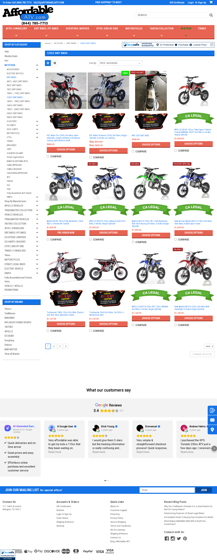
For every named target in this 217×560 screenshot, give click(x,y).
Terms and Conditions (120, 526)
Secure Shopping (118, 522)
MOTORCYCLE (13, 133)
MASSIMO (10, 317)
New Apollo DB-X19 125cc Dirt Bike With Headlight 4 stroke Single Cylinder (191, 307)
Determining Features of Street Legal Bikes (184, 513)
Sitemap (60, 526)
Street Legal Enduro (15, 157)
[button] (7, 555)
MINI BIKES (11, 145)
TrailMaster (10, 313)
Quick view (66, 107)
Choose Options (66, 149)
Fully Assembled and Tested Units (18, 279)
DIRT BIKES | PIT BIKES (46, 28)
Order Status (62, 518)
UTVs (9, 137)
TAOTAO (9, 326)
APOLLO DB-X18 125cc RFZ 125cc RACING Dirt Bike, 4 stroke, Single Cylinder (150, 307)
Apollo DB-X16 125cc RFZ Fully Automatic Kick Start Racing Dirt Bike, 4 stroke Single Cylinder (150, 223)
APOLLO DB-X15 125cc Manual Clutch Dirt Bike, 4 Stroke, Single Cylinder (107, 222)
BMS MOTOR (11, 349)
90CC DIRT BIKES (14, 85)
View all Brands (12, 353)
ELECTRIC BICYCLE (15, 73)
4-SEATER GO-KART (15, 153)
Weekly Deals (11, 56)
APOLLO (9, 331)
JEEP (9, 149)
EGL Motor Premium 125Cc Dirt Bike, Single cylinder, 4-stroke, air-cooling (108, 136)
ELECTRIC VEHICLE (14, 268)
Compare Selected (202, 354)
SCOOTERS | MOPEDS (77, 28)
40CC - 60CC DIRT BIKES (17, 81)
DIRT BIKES (11, 77)
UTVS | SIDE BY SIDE (107, 28)
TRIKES (202, 28)
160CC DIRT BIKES (15, 105)
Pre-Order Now (65, 232)
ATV (8, 177)
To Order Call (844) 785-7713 (17, 2)
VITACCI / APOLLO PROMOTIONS (14, 287)
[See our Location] (212, 429)
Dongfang (9, 340)
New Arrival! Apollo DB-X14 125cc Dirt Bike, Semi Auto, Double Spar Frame (193, 222)
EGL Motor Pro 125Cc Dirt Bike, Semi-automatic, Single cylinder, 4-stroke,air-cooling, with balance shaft (64, 138)
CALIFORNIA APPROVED (17, 173)
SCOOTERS (12, 121)
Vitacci (8, 308)
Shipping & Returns (65, 522)
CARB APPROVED (14, 165)
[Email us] (212, 420)
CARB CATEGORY (14, 169)
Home (48, 43)
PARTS (9, 197)
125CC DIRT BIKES (15, 97)
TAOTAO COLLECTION (161, 28)
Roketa (8, 344)
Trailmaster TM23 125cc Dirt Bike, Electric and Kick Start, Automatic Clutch (65, 313)
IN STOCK (186, 28)
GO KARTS (11, 125)
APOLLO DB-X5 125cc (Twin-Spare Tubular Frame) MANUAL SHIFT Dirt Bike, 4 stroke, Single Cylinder (192, 132)
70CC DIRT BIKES (14, 89)
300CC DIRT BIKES (15, 117)
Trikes (7, 255)
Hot (6, 60)
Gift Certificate (177, 2)
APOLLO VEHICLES (14, 205)
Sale (7, 51)
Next (208, 346)
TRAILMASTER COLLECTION (18, 210)
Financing (115, 514)
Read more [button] (54, 452)
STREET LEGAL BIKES (15, 264)
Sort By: (93, 63)
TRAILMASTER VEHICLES (17, 219)
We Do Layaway (117, 530)
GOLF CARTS (12, 129)
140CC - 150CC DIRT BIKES (18, 101)
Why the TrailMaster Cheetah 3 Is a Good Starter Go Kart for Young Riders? (188, 508)
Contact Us (115, 537)
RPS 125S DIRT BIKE (140, 135)
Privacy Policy (116, 518)
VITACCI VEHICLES (14, 214)
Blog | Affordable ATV (120, 541)
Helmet (10, 181)
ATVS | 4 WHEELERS (16, 28)
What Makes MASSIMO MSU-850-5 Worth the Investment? (185, 522)
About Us (114, 506)
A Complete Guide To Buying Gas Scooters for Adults (188, 517)
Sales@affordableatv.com (49, 2)
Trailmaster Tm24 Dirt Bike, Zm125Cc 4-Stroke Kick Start (106, 313)
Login (191, 2)
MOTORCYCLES (133, 28)
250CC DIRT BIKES (15, 113)
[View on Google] (51, 428)
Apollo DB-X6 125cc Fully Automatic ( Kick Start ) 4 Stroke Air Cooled (65, 222)
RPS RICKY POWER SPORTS (18, 322)
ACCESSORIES (13, 69)
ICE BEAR (9, 335)
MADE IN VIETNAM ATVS (17, 161)
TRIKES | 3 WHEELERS (15, 250)
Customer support (118, 510)
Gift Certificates (63, 506)
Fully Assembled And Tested (19, 193)
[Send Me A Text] (212, 410)
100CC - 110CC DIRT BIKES (18, 93)
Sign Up (202, 2)
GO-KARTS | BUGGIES (15, 241)
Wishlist (60, 510)
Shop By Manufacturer (15, 201)
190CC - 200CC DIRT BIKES (18, 109)
